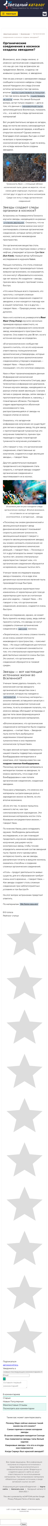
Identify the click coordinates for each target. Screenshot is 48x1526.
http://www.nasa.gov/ (29, 904)
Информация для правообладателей (19, 1487)
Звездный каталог (10, 34)
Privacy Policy (13, 1499)
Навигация (11, 14)
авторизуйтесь (10, 1365)
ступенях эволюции (14, 223)
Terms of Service (28, 1499)
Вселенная (25, 34)
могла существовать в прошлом (28, 92)
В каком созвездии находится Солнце (24, 1436)
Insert (24, 1524)
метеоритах (10, 697)
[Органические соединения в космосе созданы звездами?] (24, 167)
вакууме (22, 629)
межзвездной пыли (32, 106)
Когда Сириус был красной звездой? (24, 1451)
